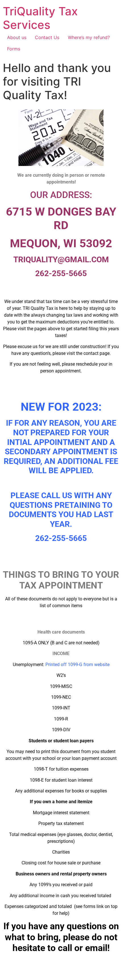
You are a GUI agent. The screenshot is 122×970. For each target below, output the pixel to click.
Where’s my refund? (89, 37)
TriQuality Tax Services (40, 18)
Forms (13, 49)
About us (16, 37)
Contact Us (47, 37)
